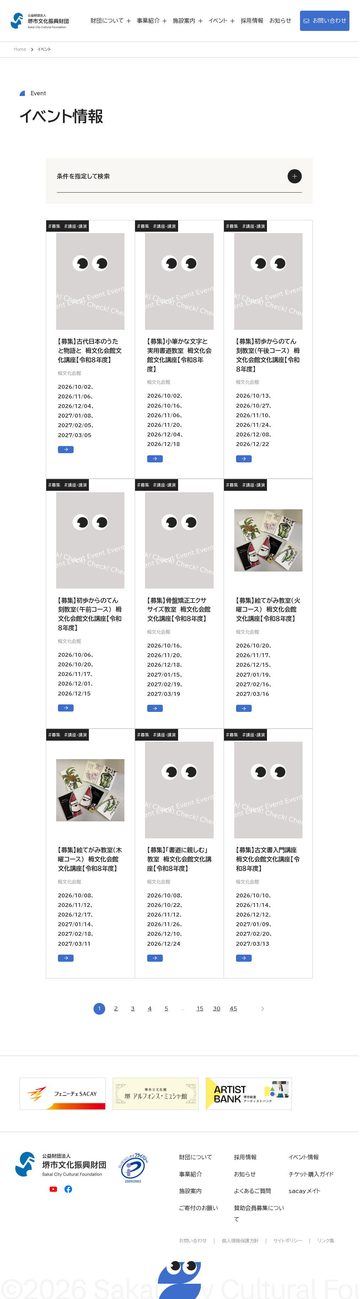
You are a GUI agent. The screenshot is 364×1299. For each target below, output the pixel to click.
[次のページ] (262, 1009)
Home (20, 49)
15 (200, 1008)
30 (216, 1008)
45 (233, 1008)
